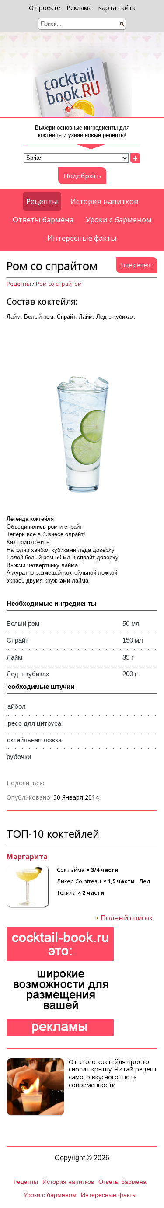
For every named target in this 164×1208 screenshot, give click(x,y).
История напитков (104, 201)
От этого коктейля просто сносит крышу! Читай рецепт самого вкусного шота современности (113, 1073)
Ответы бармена (43, 219)
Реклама (79, 8)
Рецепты (42, 201)
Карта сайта (117, 8)
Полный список (127, 918)
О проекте (44, 8)
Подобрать (82, 175)
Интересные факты (82, 238)
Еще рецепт (136, 265)
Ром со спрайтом (59, 284)
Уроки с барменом (119, 219)
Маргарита (27, 857)
